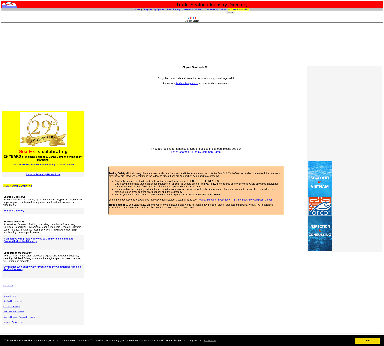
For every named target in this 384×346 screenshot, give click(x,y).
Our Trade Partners (11, 306)
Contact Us (8, 285)
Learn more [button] (210, 340)
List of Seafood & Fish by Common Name (196, 151)
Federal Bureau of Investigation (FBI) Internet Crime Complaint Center (235, 199)
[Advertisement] (192, 44)
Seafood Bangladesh (187, 83)
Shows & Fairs (9, 296)
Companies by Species (153, 9)
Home (137, 9)
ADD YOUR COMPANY (238, 9)
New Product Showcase (13, 312)
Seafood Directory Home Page (43, 174)
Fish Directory (173, 9)
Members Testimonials (13, 322)
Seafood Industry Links (13, 301)
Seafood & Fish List (192, 9)
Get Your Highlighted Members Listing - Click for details (43, 164)
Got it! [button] (367, 340)
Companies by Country (215, 9)
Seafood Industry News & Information (19, 317)
